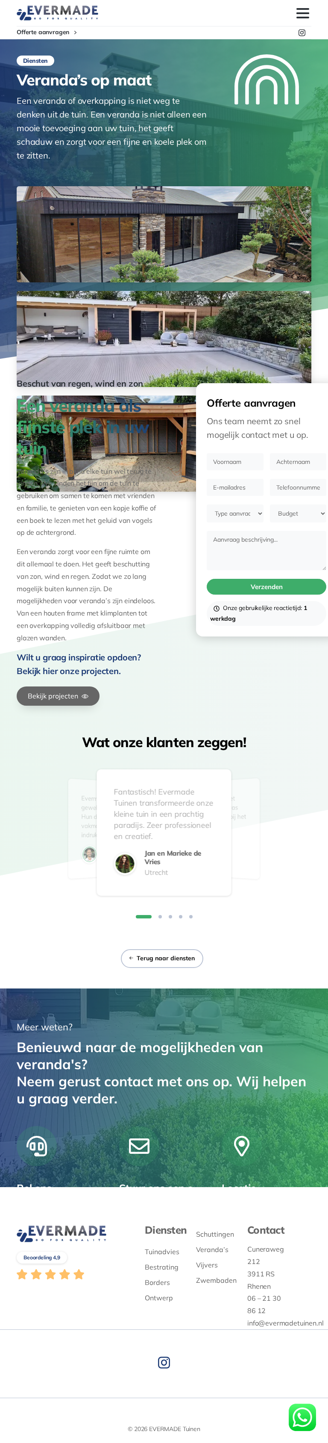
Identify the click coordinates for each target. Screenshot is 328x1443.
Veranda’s (212, 1249)
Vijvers (207, 1265)
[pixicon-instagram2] (164, 1362)
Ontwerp (159, 1297)
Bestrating (162, 1267)
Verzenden (267, 587)
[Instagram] (302, 32)
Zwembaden (215, 1280)
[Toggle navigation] (302, 13)
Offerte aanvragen (44, 32)
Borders (157, 1282)
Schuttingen (215, 1234)
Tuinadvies (162, 1251)
